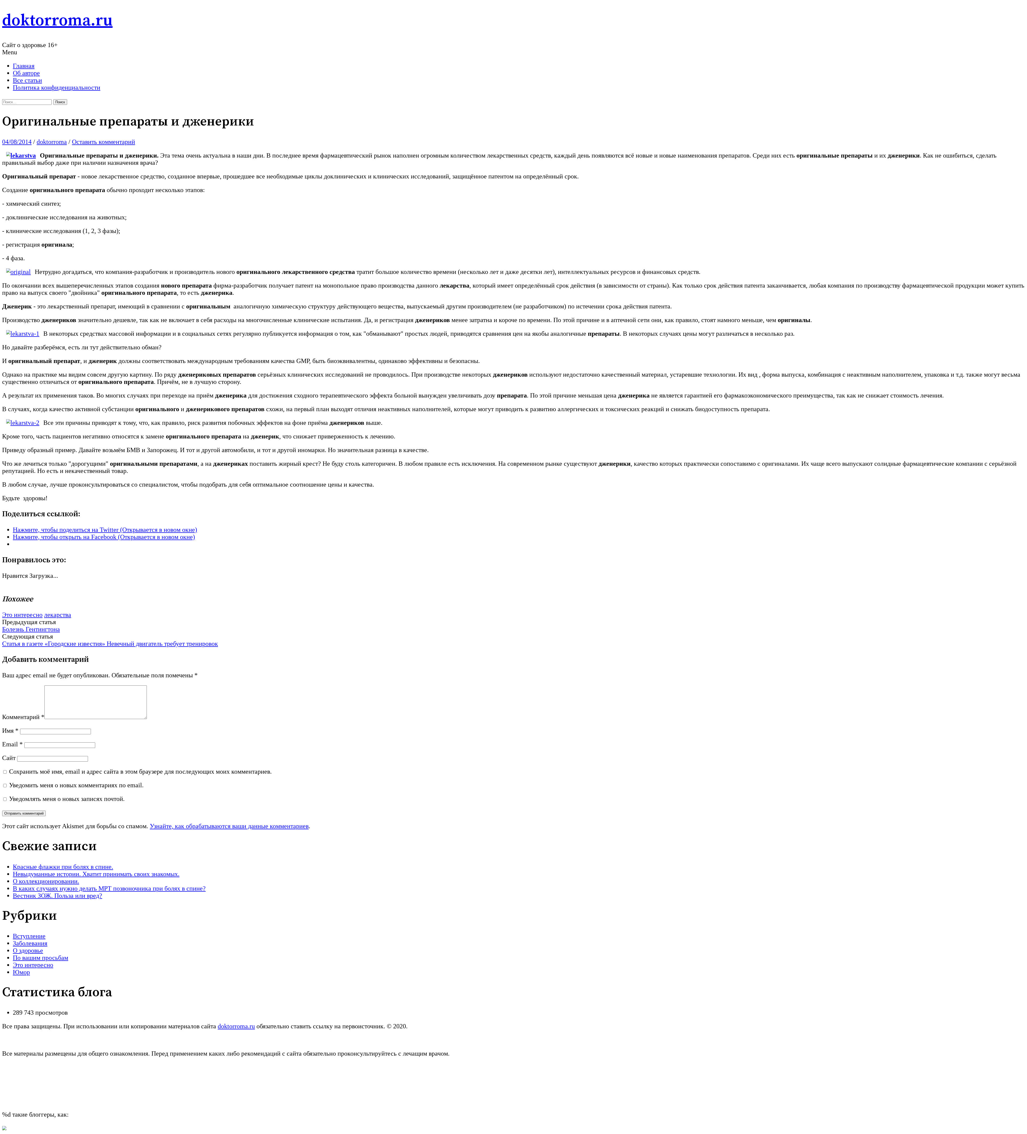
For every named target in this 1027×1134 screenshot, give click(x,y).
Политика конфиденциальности (56, 87)
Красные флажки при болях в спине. (63, 866)
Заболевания (30, 943)
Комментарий (23, 716)
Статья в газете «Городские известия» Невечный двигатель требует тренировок (110, 643)
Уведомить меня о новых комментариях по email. (76, 785)
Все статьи (27, 80)
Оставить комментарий (103, 141)
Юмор (21, 972)
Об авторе (26, 73)
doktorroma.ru (57, 21)
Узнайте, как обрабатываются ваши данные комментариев (229, 826)
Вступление (29, 936)
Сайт (9, 757)
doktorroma (52, 141)
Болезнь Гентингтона (31, 629)
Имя (10, 730)
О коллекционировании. (46, 881)
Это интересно (22, 614)
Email (12, 744)
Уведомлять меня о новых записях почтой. (67, 798)
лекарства (57, 614)
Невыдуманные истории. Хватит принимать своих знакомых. (96, 873)
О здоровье (28, 950)
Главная (24, 65)
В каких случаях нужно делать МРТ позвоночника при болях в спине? (109, 888)
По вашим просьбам (40, 957)
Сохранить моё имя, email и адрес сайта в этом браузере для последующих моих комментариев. (140, 771)
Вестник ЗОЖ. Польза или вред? (57, 895)
